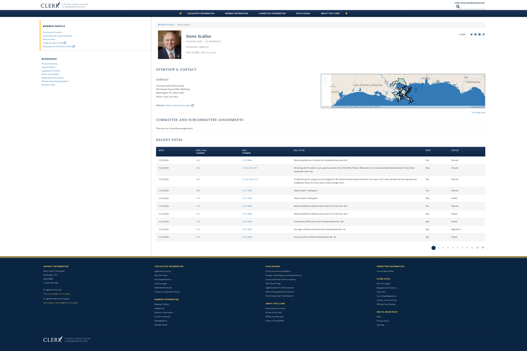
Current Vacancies (162, 316)
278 (198, 206)
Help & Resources (387, 312)
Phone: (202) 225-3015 (167, 96)
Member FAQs (48, 84)
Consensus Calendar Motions (167, 292)
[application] (403, 91)
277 (198, 214)
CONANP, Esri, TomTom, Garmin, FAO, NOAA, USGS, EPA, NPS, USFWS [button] (351, 107)
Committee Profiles (385, 271)
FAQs (379, 316)
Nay (427, 168)
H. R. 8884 (247, 160)
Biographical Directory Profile (57, 46)
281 (198, 179)
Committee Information (390, 266)
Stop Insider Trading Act (306, 190)
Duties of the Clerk (274, 312)
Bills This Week (383, 283)
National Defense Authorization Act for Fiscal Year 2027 (321, 206)
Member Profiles (166, 24)
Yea (427, 160)
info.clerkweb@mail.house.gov (56, 294)
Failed (454, 198)
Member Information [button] (236, 13)
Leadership (159, 308)
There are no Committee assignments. (174, 128)
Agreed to (456, 229)
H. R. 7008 (247, 190)
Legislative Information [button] (200, 13)
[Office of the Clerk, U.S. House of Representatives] (66, 339)
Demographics (160, 320)
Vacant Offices (49, 67)
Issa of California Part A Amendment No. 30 (315, 237)
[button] (325, 78)
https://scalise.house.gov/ (178, 105)
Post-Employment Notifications (280, 296)
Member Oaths (160, 325)
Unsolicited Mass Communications (281, 279)
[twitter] (471, 34)
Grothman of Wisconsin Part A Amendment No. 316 (319, 221)
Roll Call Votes (160, 275)
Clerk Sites (383, 279)
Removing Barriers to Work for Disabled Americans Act (320, 160)
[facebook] (475, 34)
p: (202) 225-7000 (50, 283)
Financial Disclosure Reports (278, 271)
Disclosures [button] (303, 13)
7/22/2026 (164, 179)
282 (198, 168)
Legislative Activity (162, 271)
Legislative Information (168, 266)
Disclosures (273, 266)
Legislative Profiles (51, 71)
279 (198, 198)
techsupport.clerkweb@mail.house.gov (60, 303)
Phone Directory (50, 63)
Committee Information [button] (272, 13)
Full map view (478, 112)
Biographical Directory (53, 78)
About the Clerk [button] (330, 13)
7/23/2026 (164, 160)
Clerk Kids (381, 292)
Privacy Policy (383, 321)
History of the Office (275, 320)
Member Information (166, 299)
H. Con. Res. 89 (250, 168)
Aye (427, 221)
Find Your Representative (470, 3)
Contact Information (56, 266)
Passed (454, 160)
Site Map (380, 325)
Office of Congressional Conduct (280, 292)
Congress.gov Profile (53, 43)
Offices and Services (275, 316)
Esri (482, 107)
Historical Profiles (50, 74)
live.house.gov (160, 283)
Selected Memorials (163, 287)
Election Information (163, 312)
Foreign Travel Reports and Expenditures (284, 275)
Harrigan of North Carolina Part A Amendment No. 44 (319, 229)
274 (198, 237)
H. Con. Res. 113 (250, 179)
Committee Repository (387, 296)
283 (198, 160)
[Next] (483, 247)
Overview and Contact (275, 308)
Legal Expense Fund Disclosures (280, 287)
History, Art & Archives (387, 300)
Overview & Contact (52, 32)
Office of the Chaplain (386, 304)
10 (477, 247)
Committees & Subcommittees (57, 36)
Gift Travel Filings (273, 283)
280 (198, 190)
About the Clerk (275, 303)
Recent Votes (49, 39)
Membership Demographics (55, 81)
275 (198, 229)
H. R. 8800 (247, 206)
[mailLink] (479, 34)
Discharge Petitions (162, 279)
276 (198, 221)
